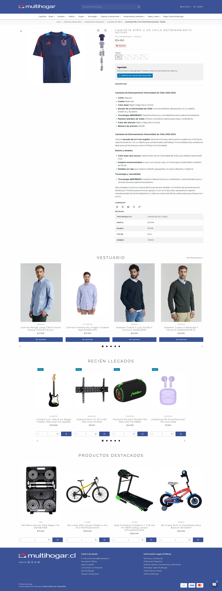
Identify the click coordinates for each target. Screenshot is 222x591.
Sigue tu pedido (87, 565)
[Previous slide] (99, 31)
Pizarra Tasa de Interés (153, 571)
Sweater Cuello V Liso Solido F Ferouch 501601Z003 (134, 328)
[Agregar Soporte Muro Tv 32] (104, 434)
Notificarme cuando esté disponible (136, 75)
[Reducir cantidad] (38, 434)
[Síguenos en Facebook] (32, 562)
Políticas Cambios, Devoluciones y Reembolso (162, 565)
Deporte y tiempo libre (73, 22)
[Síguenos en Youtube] (35, 562)
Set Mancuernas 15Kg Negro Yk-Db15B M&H (41, 526)
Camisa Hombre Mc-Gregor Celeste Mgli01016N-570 (87, 328)
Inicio (58, 22)
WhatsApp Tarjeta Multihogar (155, 568)
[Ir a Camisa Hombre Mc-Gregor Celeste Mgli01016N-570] (88, 292)
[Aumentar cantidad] (58, 434)
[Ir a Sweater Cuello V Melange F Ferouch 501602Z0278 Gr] (181, 292)
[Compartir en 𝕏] (123, 207)
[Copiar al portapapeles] (139, 207)
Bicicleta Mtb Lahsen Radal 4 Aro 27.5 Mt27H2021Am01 (88, 526)
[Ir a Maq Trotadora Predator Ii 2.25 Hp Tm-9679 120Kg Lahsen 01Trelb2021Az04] (134, 490)
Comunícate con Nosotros (91, 568)
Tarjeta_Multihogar (151, 574)
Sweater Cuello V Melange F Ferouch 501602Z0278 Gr (181, 328)
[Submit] (139, 6)
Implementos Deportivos (94, 22)
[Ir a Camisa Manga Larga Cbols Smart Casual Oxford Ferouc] (41, 292)
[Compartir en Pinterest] (134, 207)
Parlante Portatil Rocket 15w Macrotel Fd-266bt (130, 420)
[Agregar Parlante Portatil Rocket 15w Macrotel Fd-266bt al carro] (142, 434)
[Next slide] (104, 31)
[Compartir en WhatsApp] (128, 207)
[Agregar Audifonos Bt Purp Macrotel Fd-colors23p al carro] (181, 434)
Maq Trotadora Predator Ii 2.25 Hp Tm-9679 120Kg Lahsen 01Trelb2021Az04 (134, 527)
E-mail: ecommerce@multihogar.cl (95, 558)
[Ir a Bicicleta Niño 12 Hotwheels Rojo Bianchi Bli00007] (181, 490)
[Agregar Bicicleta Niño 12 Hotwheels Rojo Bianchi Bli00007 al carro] (198, 539)
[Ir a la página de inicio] (38, 7)
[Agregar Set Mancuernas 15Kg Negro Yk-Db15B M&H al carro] (57, 539)
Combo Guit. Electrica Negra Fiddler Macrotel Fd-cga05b (53, 420)
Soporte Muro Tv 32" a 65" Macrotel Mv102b (92, 420)
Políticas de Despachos (153, 561)
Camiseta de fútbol (114, 22)
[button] (102, 346)
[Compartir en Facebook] (117, 207)
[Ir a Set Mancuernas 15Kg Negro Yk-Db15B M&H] (41, 490)
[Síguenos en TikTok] (39, 562)
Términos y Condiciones (153, 558)
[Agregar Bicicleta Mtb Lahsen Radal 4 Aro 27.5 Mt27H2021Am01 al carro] (104, 539)
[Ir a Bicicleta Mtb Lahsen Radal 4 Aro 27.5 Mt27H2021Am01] (88, 490)
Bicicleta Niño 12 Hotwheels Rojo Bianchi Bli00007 (181, 526)
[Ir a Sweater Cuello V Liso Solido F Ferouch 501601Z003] (134, 292)
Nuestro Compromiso (90, 574)
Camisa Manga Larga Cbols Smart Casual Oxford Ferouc (41, 328)
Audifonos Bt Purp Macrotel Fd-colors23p (168, 420)
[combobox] (111, 6)
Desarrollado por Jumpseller (54, 586)
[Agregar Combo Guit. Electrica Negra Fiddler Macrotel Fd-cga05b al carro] (66, 434)
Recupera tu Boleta (89, 561)
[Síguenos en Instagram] (29, 562)
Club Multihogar (87, 571)
